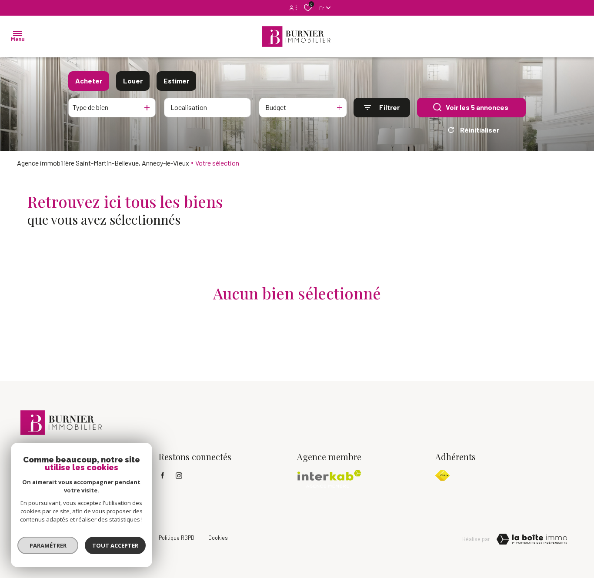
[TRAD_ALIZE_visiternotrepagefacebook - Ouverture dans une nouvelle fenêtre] (162, 475)
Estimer (176, 80)
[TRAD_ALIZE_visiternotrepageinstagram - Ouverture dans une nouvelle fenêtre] (179, 475)
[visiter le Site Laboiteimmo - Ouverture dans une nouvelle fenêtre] (532, 539)
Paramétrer (48, 545)
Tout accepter (115, 545)
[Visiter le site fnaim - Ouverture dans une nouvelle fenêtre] (442, 475)
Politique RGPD (176, 537)
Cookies (218, 537)
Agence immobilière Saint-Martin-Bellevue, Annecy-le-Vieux (103, 163)
